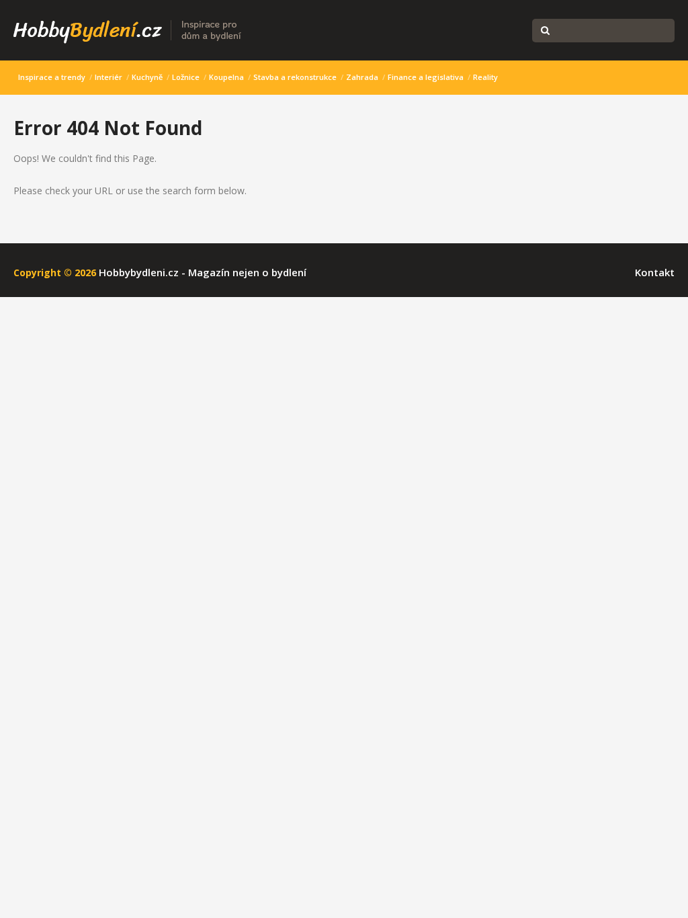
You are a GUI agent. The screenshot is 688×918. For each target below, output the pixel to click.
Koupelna (226, 77)
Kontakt (655, 272)
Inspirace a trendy (51, 77)
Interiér (108, 77)
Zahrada (362, 77)
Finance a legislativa (426, 77)
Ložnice (186, 77)
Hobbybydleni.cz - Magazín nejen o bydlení (202, 272)
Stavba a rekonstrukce (295, 77)
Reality (485, 77)
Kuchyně (147, 77)
